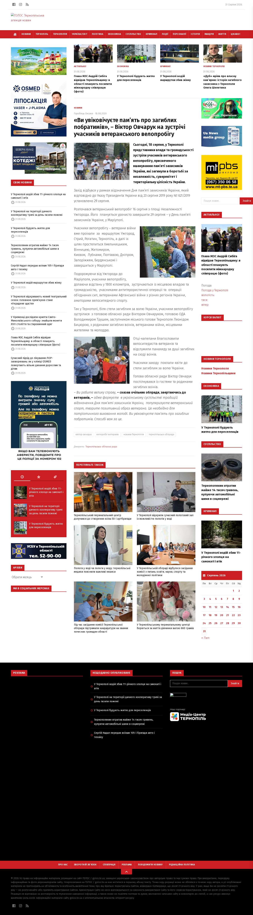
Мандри (209, 34)
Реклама (127, 864)
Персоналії (179, 34)
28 (227, 623)
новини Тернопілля (134, 434)
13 (221, 607)
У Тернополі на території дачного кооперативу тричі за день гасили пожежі (36, 213)
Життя (222, 34)
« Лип (205, 638)
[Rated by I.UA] (206, 696)
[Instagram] (21, 4)
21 (227, 615)
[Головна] (15, 34)
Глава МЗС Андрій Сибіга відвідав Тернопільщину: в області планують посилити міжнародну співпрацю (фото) (35, 341)
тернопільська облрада (161, 434)
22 (233, 615)
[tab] (22, 477)
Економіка (114, 34)
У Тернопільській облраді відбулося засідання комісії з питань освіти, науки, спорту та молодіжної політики (165, 572)
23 (239, 615)
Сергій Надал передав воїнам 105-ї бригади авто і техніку (37, 267)
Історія (195, 34)
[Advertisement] (47, 706)
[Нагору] (126, 871)
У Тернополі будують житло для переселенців (30, 230)
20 (221, 615)
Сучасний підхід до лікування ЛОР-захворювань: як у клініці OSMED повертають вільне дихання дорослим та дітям (36, 363)
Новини (26, 34)
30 (239, 623)
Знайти (235, 683)
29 (233, 623)
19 (215, 615)
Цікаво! (235, 34)
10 (204, 607)
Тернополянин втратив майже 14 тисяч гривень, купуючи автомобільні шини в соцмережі (35, 249)
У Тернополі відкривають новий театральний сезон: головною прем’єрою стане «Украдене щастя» (38, 300)
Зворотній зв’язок (85, 864)
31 (204, 631)
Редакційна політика (182, 864)
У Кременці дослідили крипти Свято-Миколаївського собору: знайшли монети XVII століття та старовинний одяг (36, 321)
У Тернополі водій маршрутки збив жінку (36, 282)
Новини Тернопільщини (218, 373)
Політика (97, 34)
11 (210, 607)
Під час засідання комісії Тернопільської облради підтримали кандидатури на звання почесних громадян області (101, 628)
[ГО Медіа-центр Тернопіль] (206, 714)
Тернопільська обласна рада (101, 446)
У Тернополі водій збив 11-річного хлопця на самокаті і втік (38, 196)
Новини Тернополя (213, 66)
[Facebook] (14, 4)
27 (221, 623)
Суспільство (133, 34)
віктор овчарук (84, 434)
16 (239, 607)
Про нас (63, 864)
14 (227, 607)
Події (165, 34)
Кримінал (151, 34)
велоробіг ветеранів (107, 434)
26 (215, 623)
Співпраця (109, 864)
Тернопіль (42, 34)
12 (216, 607)
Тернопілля (60, 34)
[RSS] (27, 4)
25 (210, 623)
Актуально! (80, 66)
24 (204, 623)
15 (233, 607)
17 (204, 615)
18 (210, 615)
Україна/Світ (79, 34)
